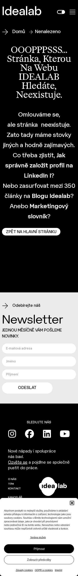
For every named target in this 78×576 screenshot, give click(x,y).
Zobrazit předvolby (39, 559)
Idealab (22, 12)
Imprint (58, 570)
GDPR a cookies (44, 570)
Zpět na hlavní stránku (31, 232)
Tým (11, 484)
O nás (12, 479)
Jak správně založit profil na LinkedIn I (39, 166)
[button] (72, 503)
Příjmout (39, 548)
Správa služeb (38, 537)
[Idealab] (17, 261)
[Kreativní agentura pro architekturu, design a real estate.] (53, 486)
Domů (18, 32)
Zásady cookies (24, 570)
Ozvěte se (17, 462)
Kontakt (14, 488)
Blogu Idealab (51, 196)
